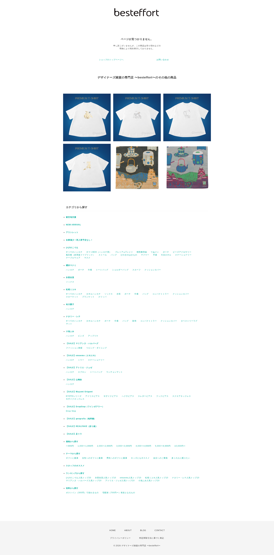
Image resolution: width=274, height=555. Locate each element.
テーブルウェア (73, 258)
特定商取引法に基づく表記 (151, 538)
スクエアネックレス (181, 396)
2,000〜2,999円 (105, 446)
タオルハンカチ (93, 294)
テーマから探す (73, 453)
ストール (103, 255)
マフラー (145, 255)
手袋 (155, 255)
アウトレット (72, 232)
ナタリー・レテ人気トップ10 (185, 478)
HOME (112, 530)
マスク (87, 258)
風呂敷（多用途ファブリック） (80, 255)
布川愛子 (70, 304)
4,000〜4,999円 (143, 446)
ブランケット (88, 297)
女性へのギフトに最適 (92, 458)
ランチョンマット (114, 372)
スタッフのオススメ (75, 466)
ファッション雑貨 (74, 348)
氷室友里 (70, 277)
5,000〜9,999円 (163, 446)
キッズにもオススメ (140, 458)
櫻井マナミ (71, 265)
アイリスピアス (92, 396)
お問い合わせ (163, 60)
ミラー (81, 360)
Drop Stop (71, 411)
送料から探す (72, 488)
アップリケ (93, 336)
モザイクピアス (111, 396)
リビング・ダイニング (96, 348)
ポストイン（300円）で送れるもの (82, 493)
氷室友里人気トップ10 (105, 478)
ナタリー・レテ (73, 316)
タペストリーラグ (189, 321)
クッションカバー (152, 270)
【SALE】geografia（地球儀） (81, 419)
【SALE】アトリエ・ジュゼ (79, 367)
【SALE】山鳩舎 (74, 380)
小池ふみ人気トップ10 (149, 480)
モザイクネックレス (75, 399)
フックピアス (162, 396)
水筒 (119, 294)
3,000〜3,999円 (124, 446)
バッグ (114, 255)
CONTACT (160, 530)
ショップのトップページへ (111, 60)
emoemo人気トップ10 (130, 478)
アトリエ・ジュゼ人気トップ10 (120, 480)
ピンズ (81, 336)
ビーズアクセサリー (182, 252)
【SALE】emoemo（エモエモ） (81, 355)
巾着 (90, 270)
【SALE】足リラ (74, 434)
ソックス (70, 282)
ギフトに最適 (72, 458)
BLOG (143, 530)
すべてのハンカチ (74, 252)
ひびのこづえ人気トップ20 (78, 478)
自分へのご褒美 (160, 458)
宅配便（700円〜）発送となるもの (118, 493)
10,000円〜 (180, 446)
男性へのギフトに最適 (117, 458)
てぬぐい (155, 252)
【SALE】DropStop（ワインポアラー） (85, 406)
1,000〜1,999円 (85, 446)
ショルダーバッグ (120, 270)
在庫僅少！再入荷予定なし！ (79, 240)
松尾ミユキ (71, 289)
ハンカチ (70, 270)
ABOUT (128, 530)
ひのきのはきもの (129, 255)
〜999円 (70, 446)
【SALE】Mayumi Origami (79, 392)
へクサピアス (128, 396)
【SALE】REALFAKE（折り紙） (82, 426)
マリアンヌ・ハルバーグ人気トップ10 (83, 480)
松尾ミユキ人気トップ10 (156, 478)
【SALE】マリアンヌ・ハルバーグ (82, 343)
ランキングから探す (75, 473)
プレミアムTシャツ (124, 252)
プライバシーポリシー (120, 538)
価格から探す (72, 441)
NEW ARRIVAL (73, 225)
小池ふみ (70, 331)
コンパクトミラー (160, 294)
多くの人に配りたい (181, 458)
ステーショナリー (183, 255)
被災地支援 (71, 217)
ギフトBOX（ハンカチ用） (98, 252)
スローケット (72, 297)
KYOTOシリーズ (74, 396)
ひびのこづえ (72, 247)
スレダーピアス (145, 396)
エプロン (82, 372)
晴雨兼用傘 (142, 252)
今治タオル (166, 255)
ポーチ (166, 252)
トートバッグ (102, 270)
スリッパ (102, 297)
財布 (134, 321)
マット (69, 324)
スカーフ (136, 270)
